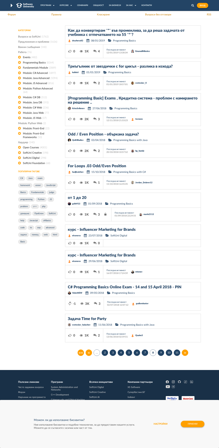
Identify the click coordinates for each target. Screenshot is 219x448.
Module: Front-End (36, 128)
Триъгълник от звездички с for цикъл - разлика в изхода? (120, 66)
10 (169, 352)
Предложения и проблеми (37, 42)
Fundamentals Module (39, 67)
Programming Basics (38, 62)
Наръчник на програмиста (32, 397)
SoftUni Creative (35, 153)
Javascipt (33, 221)
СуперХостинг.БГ (136, 392)
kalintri (75, 72)
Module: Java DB (36, 102)
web (46, 235)
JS (51, 199)
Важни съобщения (32, 47)
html (55, 235)
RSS (209, 14)
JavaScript (50, 185)
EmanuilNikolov (142, 51)
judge (51, 192)
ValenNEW (77, 293)
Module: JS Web (34, 118)
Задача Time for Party (87, 319)
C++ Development (60, 395)
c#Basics (47, 221)
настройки (161, 424)
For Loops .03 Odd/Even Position (97, 166)
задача (23, 235)
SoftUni (52, 214)
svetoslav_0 (141, 83)
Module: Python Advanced (38, 90)
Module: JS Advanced (38, 83)
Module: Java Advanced (40, 78)
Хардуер (26, 142)
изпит (38, 185)
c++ (35, 207)
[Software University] (25, 5)
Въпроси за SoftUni (33, 36)
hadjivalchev (78, 172)
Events (30, 57)
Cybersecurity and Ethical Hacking (68, 400)
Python (41, 199)
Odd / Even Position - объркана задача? (103, 134)
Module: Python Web (32, 123)
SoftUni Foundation (36, 163)
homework (25, 185)
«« (81, 353)
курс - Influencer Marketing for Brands (102, 230)
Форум (12, 14)
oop (39, 228)
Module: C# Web (36, 107)
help (22, 221)
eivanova (76, 236)
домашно (24, 214)
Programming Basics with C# (129, 172)
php (43, 207)
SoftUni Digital (34, 158)
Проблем (38, 214)
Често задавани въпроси (31, 387)
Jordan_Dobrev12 (143, 183)
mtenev (138, 272)
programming (26, 199)
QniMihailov (78, 140)
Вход (202, 5)
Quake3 (139, 335)
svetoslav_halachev (81, 325)
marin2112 (148, 214)
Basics (23, 192)
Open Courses (35, 147)
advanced (50, 228)
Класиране (103, 14)
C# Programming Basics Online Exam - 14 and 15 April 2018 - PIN (124, 287)
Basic (22, 242)
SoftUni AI (94, 397)
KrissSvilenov (78, 108)
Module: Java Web (36, 113)
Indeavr (131, 397)
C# (21, 178)
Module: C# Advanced (39, 73)
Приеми (193, 424)
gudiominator (142, 304)
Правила (56, 14)
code (22, 228)
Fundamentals (37, 192)
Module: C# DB (35, 97)
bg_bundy (139, 151)
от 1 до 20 (77, 198)
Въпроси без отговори (158, 14)
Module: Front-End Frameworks (33, 135)
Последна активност (116, 50)
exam (40, 178)
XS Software (134, 387)
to (31, 228)
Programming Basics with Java (130, 140)
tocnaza (139, 119)
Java (30, 178)
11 (177, 352)
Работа (25, 52)
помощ (35, 235)
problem (24, 207)
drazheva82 (77, 41)
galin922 (76, 204)
